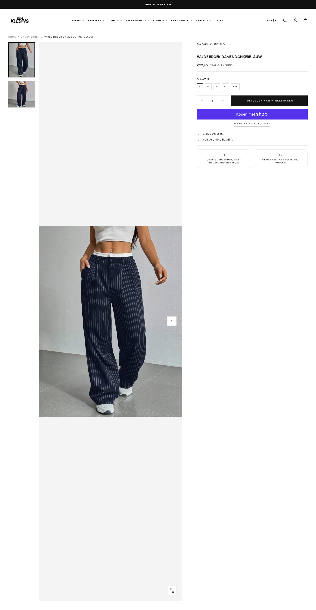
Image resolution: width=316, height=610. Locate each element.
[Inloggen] (295, 21)
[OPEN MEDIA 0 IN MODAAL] (172, 590)
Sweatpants (136, 20)
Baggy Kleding (211, 44)
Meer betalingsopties (252, 123)
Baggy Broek (30, 37)
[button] (271, 21)
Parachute (180, 20)
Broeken (95, 20)
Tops (219, 20)
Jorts (114, 20)
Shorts (202, 20)
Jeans (76, 20)
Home (12, 37)
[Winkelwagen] (305, 21)
